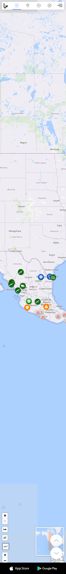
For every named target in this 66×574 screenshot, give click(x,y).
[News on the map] (6, 6)
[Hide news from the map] (5, 538)
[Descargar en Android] (47, 569)
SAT (6, 546)
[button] (43, 316)
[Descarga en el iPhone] (20, 569)
